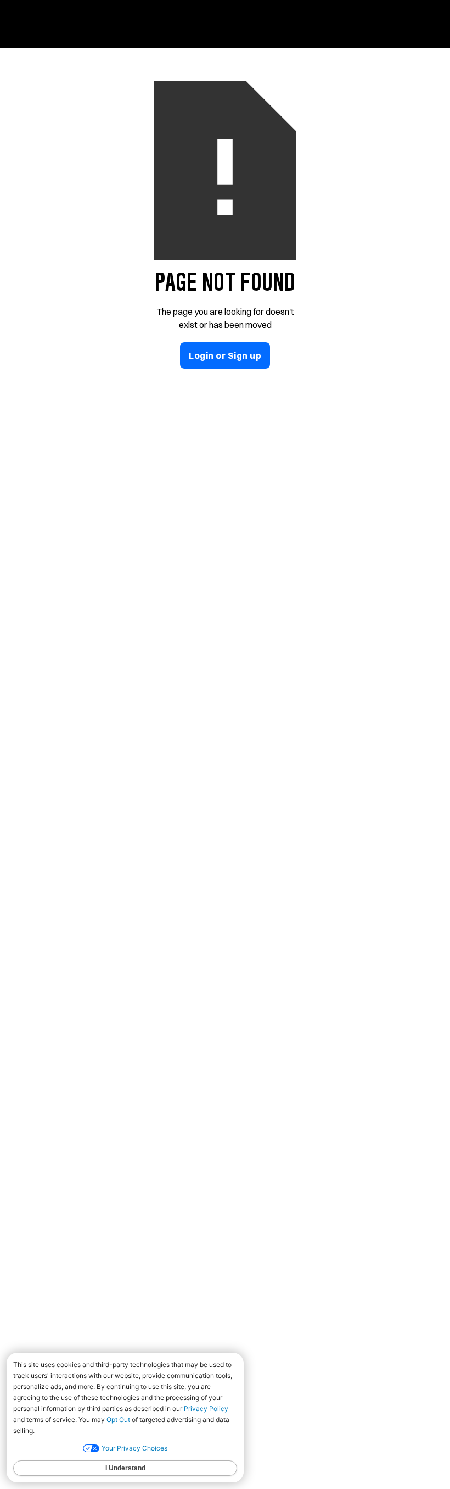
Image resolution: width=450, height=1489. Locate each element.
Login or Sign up (225, 355)
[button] (418, 21)
